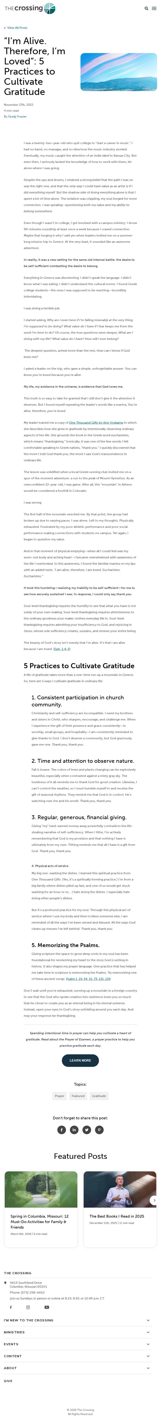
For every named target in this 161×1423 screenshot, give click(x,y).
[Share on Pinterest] (99, 1130)
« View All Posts (15, 28)
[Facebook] (11, 1307)
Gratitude (99, 1096)
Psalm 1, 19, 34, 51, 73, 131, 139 (88, 979)
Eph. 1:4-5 (62, 649)
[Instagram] (28, 1307)
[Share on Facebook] (61, 1130)
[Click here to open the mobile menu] (154, 8)
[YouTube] (46, 1307)
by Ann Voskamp (96, 422)
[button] (146, 8)
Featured (78, 1096)
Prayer (59, 1096)
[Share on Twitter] (86, 1130)
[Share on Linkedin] (74, 1130)
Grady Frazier (17, 116)
